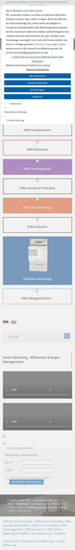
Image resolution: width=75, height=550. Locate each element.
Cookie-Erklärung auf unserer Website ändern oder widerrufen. (37, 59)
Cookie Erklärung (15, 120)
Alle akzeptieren (37, 76)
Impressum (15, 103)
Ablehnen (37, 96)
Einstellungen (37, 89)
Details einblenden (37, 82)
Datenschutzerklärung (37, 69)
